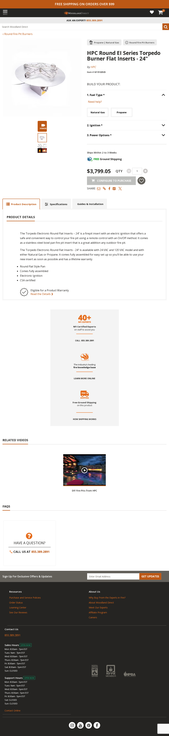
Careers (93, 617)
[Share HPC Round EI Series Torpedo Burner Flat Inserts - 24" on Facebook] (109, 188)
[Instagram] (72, 725)
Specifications (58, 204)
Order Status (16, 602)
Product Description (23, 204)
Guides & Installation (90, 204)
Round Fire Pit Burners (18, 34)
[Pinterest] (89, 725)
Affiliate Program (98, 612)
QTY (119, 171)
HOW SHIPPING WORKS (84, 419)
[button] (98, 188)
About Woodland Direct (101, 602)
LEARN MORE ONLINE (84, 378)
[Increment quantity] (145, 171)
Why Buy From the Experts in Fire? (107, 597)
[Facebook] (97, 725)
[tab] (21, 204)
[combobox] (84, 26)
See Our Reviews (18, 612)
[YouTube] (81, 725)
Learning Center (17, 607)
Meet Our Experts (98, 607)
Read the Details (41, 294)
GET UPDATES (150, 576)
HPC (93, 67)
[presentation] (42, 137)
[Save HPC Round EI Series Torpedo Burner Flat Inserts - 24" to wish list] (141, 180)
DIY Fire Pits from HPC (84, 490)
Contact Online (12, 710)
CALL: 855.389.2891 (84, 340)
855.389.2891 (40, 552)
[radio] (97, 112)
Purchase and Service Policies (25, 597)
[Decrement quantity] (128, 171)
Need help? (95, 102)
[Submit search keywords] (165, 26)
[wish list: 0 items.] (152, 12)
